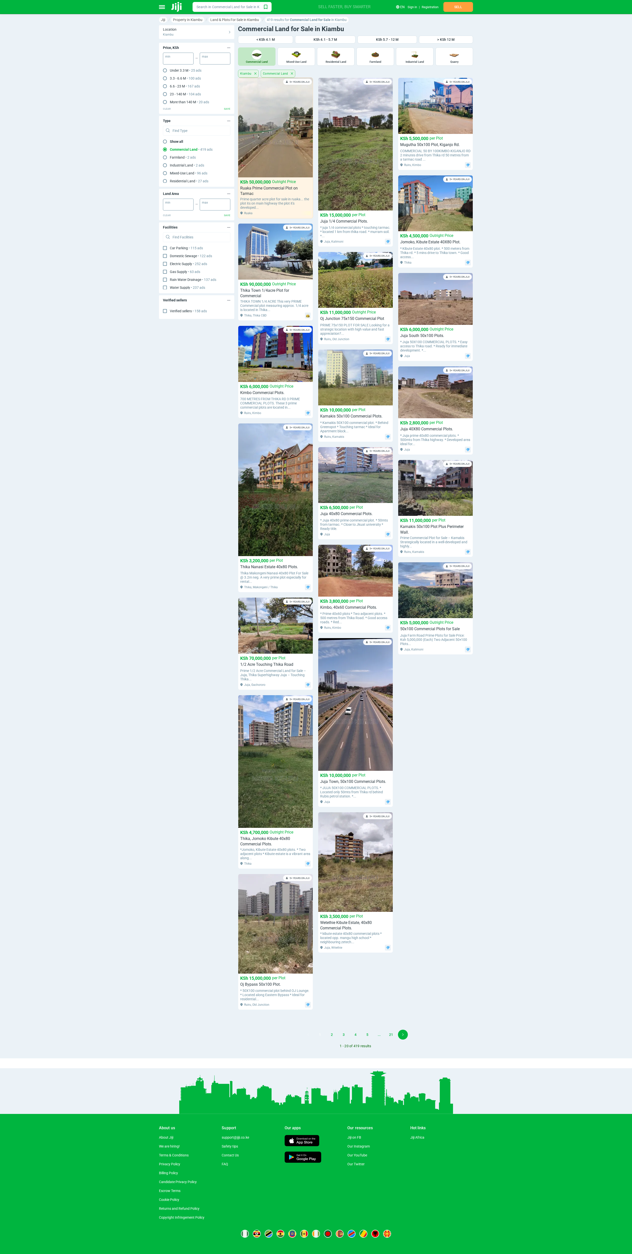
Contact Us (230, 1155)
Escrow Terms (169, 1191)
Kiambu (246, 73)
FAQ (225, 1164)
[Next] (403, 1035)
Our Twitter (356, 1164)
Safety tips (230, 1146)
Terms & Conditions (174, 1155)
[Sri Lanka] (340, 1234)
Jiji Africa (417, 1137)
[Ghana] (280, 1234)
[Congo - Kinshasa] (352, 1234)
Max (205, 56)
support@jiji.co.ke (235, 1137)
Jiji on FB (354, 1137)
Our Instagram (358, 1146)
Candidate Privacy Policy (178, 1182)
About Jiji (166, 1137)
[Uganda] (257, 1234)
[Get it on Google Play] (303, 1157)
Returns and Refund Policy (179, 1209)
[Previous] (308, 1035)
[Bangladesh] (328, 1234)
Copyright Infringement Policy (181, 1217)
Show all (176, 141)
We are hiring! (169, 1146)
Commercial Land (276, 73)
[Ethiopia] (292, 1234)
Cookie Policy (169, 1200)
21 (391, 1035)
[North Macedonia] (387, 1234)
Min (167, 56)
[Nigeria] (245, 1234)
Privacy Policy (169, 1164)
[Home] (177, 7)
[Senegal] (304, 1234)
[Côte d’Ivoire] (316, 1234)
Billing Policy (168, 1173)
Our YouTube (357, 1155)
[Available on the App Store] (302, 1141)
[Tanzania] (269, 1234)
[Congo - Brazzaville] (363, 1234)
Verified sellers (188, 311)
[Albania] (375, 1234)
